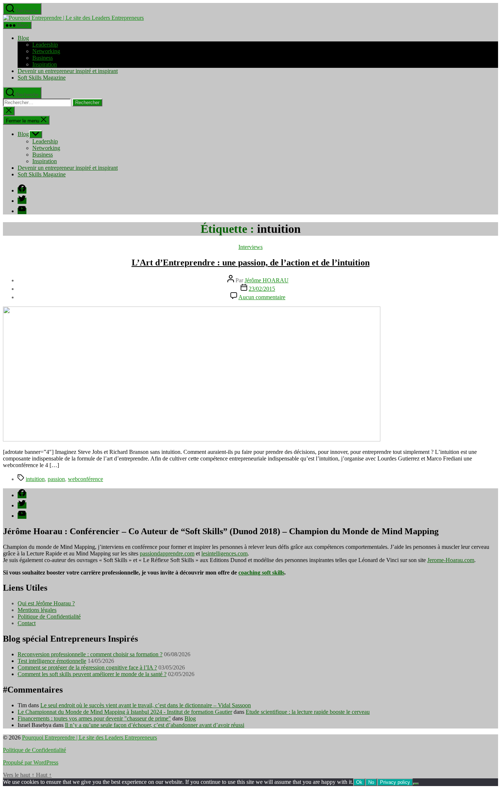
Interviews (250, 247)
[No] (416, 784)
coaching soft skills (261, 572)
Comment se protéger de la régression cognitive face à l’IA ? (87, 667)
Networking (46, 51)
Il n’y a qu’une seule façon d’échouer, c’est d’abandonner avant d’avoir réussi (154, 725)
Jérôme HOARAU (267, 280)
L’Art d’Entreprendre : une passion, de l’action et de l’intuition (251, 262)
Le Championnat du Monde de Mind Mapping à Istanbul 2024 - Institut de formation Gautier (125, 712)
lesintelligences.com (224, 553)
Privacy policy (395, 782)
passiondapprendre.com (167, 553)
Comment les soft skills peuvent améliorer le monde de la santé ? (92, 674)
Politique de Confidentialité (49, 616)
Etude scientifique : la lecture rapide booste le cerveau (308, 712)
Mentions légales (37, 610)
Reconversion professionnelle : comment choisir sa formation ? (90, 654)
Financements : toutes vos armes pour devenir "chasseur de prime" (94, 718)
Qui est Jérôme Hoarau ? (46, 603)
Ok (359, 782)
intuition (35, 479)
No (371, 782)
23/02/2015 (262, 289)
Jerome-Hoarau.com (450, 560)
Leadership (45, 44)
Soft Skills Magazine (42, 77)
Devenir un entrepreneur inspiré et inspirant (68, 71)
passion (56, 479)
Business (42, 58)
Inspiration (44, 64)
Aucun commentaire (261, 297)
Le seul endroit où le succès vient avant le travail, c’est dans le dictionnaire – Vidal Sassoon (145, 705)
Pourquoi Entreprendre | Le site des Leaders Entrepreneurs (89, 737)
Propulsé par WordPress (30, 762)
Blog (23, 38)
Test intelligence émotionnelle (52, 661)
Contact (27, 623)
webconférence (85, 479)
